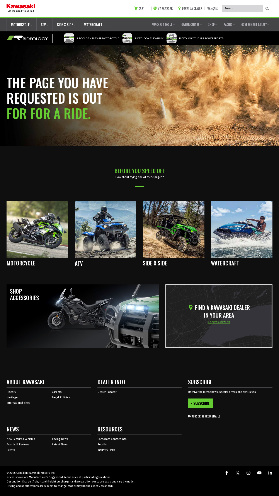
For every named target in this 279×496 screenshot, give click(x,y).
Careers (57, 391)
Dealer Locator (107, 391)
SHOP (211, 24)
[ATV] (105, 229)
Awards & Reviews (18, 444)
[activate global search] (267, 9)
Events (11, 450)
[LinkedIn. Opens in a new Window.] (270, 473)
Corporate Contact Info (112, 439)
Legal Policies (61, 397)
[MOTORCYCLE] (37, 229)
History (11, 391)
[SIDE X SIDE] (173, 229)
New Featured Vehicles (21, 439)
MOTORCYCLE (21, 24)
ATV (44, 24)
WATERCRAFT (93, 24)
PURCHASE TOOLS (162, 24)
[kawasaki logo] (21, 8)
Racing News (60, 439)
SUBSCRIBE (201, 403)
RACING (228, 24)
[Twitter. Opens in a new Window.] (237, 473)
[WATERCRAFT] (242, 229)
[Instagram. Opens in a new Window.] (248, 473)
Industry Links (106, 450)
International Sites (18, 402)
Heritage (12, 397)
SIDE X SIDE (65, 24)
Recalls (102, 444)
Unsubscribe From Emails (204, 416)
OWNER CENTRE (190, 24)
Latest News (60, 444)
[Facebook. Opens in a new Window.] (227, 473)
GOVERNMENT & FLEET (254, 24)
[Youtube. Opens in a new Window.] (259, 473)
